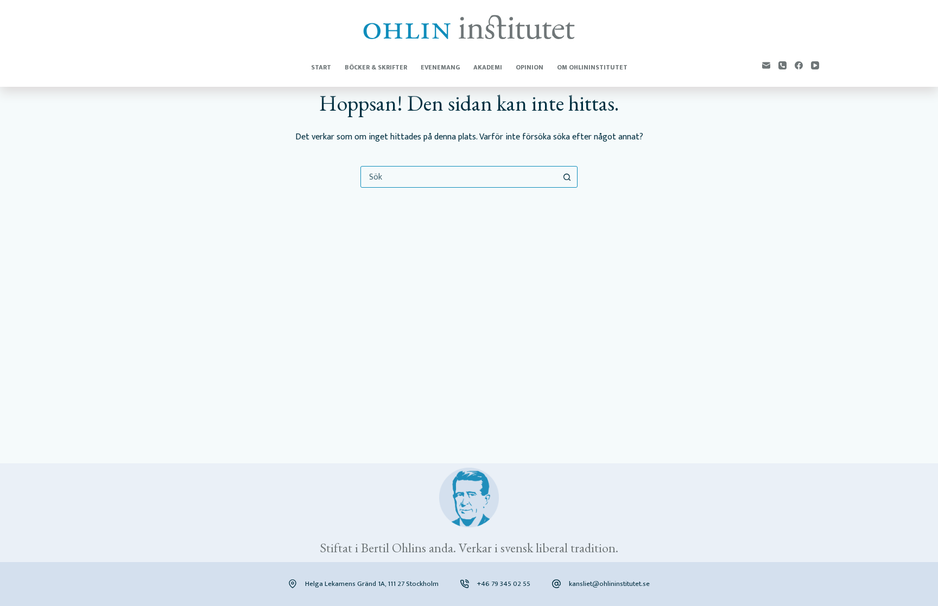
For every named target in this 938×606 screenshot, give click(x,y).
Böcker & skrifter (376, 67)
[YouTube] (815, 65)
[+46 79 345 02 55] (464, 583)
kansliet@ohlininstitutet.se (609, 584)
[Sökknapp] (566, 177)
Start (321, 67)
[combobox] (458, 177)
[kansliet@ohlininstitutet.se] (556, 583)
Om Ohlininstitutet (592, 67)
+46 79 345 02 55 (503, 584)
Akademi (487, 67)
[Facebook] (799, 65)
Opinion (529, 67)
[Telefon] (782, 65)
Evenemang (440, 67)
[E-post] (766, 65)
